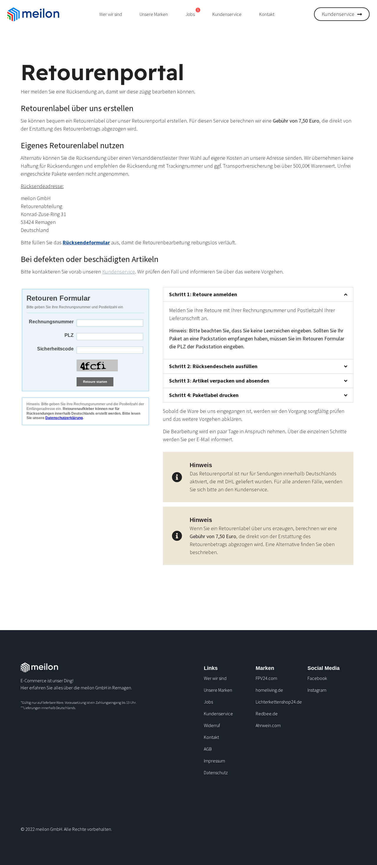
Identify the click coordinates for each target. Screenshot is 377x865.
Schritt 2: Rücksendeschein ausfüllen (213, 366)
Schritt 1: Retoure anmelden (203, 294)
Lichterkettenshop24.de (279, 702)
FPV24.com (266, 678)
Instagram (316, 690)
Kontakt (266, 14)
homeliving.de (269, 690)
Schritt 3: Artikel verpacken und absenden (219, 380)
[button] (258, 294)
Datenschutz (216, 772)
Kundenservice (227, 14)
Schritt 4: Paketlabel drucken (204, 395)
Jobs (208, 702)
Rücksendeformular (86, 242)
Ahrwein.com (268, 725)
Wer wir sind (110, 14)
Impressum (214, 761)
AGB (208, 749)
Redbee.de (267, 713)
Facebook (317, 678)
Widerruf (212, 725)
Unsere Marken (154, 14)
